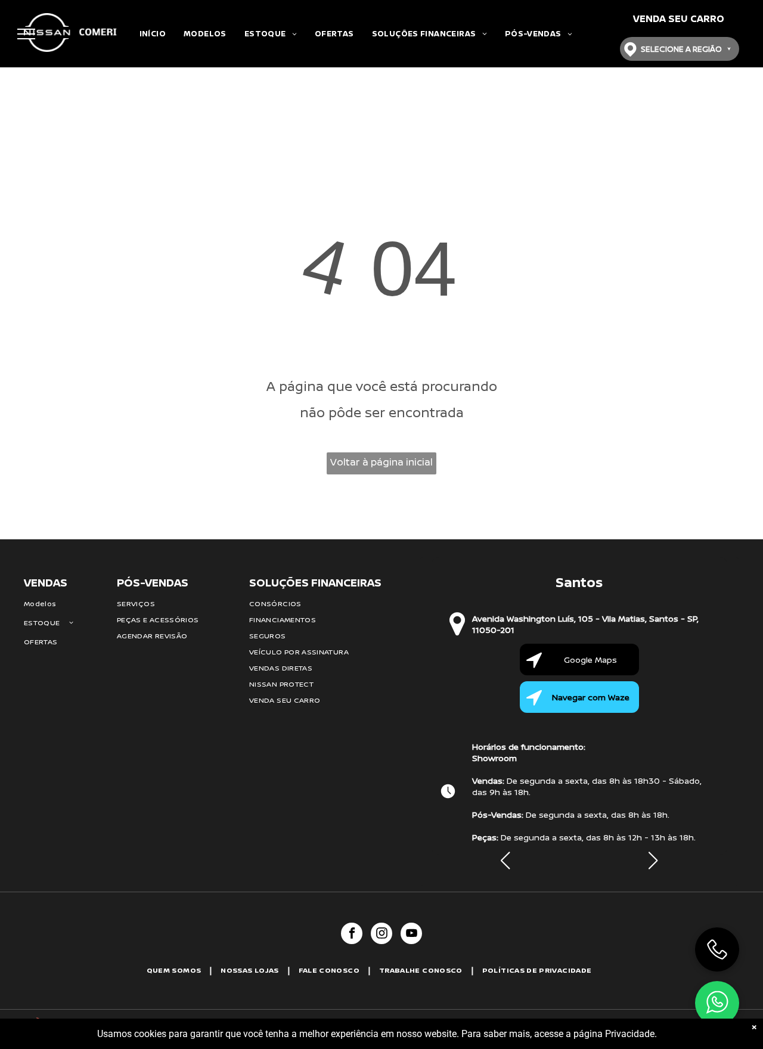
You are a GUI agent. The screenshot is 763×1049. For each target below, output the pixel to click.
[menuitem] (153, 33)
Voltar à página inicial (381, 461)
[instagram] (381, 935)
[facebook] (351, 935)
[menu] (26, 33)
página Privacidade (614, 1033)
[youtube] (411, 935)
